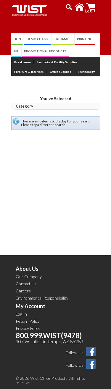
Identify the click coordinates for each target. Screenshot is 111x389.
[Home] (79, 7)
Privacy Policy (28, 328)
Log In (21, 313)
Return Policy (28, 321)
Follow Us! (75, 352)
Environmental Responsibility (42, 297)
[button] (69, 7)
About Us (27, 268)
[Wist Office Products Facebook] (91, 351)
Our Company (29, 276)
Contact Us (26, 283)
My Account (30, 306)
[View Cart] (91, 7)
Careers (23, 290)
